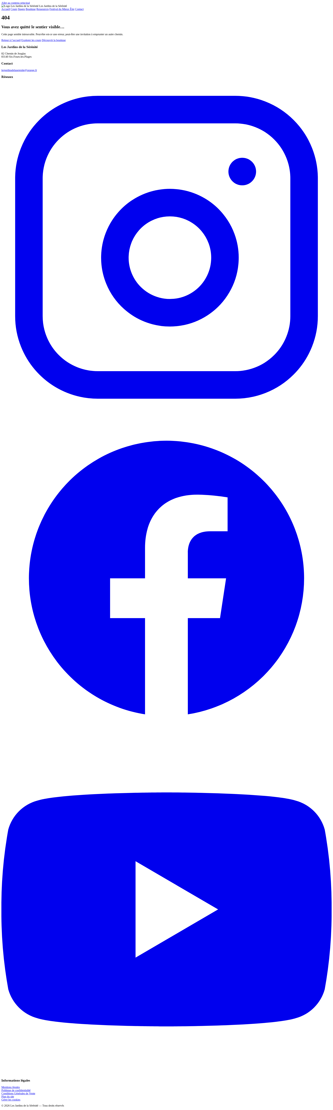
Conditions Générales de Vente (18, 1093)
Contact (79, 9)
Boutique (31, 9)
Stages (21, 9)
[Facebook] (166, 742)
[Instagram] (166, 411)
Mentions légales (10, 1087)
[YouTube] (166, 1073)
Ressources (42, 9)
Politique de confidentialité (16, 1090)
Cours (14, 9)
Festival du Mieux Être (61, 9)
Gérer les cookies (10, 1099)
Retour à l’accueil (11, 40)
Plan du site (7, 1096)
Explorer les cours (31, 40)
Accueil (5, 9)
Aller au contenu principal (15, 2)
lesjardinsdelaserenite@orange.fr (19, 70)
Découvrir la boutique (54, 40)
